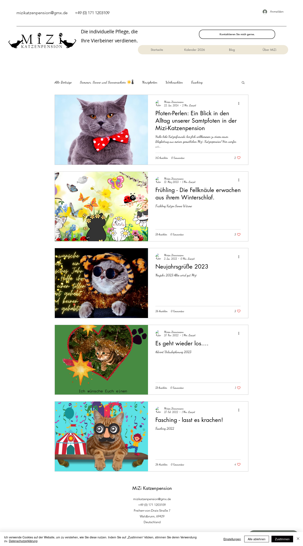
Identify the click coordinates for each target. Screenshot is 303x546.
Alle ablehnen (256, 539)
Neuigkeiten (149, 82)
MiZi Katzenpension (152, 488)
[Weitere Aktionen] (240, 103)
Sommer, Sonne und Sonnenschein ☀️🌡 (107, 82)
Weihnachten (174, 82)
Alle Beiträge (63, 82)
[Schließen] (298, 539)
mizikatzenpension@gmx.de (42, 12)
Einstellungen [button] (232, 539)
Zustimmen (282, 539)
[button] (243, 83)
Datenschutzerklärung (23, 541)
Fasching (197, 82)
